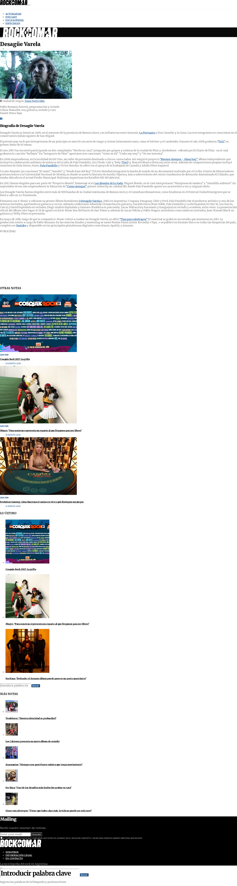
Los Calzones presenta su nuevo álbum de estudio (32, 741)
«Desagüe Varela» (90, 201)
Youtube (21, 225)
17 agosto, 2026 (13, 506)
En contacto (14, 858)
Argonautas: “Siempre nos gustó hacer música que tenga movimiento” (44, 764)
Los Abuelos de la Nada (108, 183)
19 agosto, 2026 (13, 435)
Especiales (12, 23)
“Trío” (221, 141)
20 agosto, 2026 (13, 363)
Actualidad (13, 13)
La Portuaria (147, 132)
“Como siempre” (76, 186)
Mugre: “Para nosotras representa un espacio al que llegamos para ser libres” (41, 430)
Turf (125, 162)
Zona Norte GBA (34, 101)
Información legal (18, 855)
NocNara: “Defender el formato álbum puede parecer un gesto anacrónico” (45, 678)
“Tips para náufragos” (133, 219)
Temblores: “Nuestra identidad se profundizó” (31, 718)
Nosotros (12, 852)
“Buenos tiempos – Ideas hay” (178, 159)
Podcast (11, 17)
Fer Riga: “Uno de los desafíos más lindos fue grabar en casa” (38, 787)
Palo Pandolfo (49, 165)
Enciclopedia (14, 20)
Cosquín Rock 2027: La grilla (15, 359)
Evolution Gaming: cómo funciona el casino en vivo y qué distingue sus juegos (42, 502)
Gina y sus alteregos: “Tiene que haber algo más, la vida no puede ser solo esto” (48, 810)
